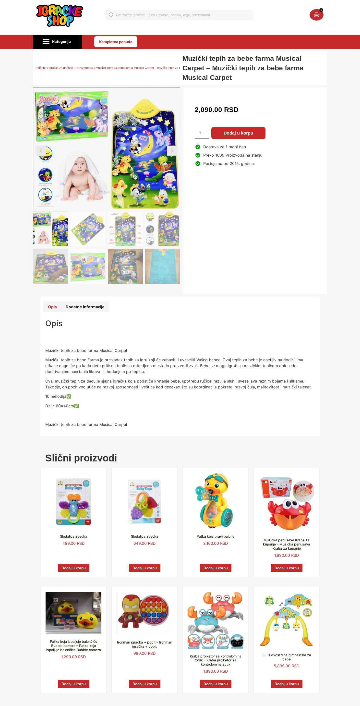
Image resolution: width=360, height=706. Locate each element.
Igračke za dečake (61, 68)
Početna (41, 68)
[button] (57, 42)
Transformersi (84, 68)
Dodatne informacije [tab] (85, 306)
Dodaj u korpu (238, 133)
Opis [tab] (52, 306)
